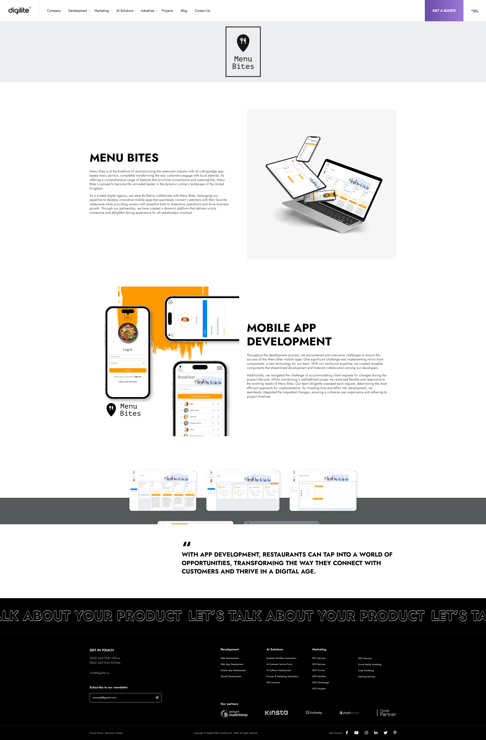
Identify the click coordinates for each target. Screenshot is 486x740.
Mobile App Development (233, 670)
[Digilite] (20, 10)
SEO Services (318, 664)
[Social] (350, 733)
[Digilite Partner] (234, 713)
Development (77, 10)
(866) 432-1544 (100, 662)
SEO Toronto (318, 670)
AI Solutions (124, 10)
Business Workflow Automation (281, 658)
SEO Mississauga (320, 682)
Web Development (229, 658)
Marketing (102, 10)
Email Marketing (366, 670)
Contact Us (202, 10)
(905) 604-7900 (100, 658)
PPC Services (318, 658)
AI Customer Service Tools (279, 664)
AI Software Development (279, 670)
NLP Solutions (273, 682)
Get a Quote (444, 10)
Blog (184, 10)
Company (54, 10)
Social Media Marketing (369, 664)
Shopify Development (231, 676)
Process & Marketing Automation (282, 676)
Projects (167, 10)
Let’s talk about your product (296, 616)
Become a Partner (114, 733)
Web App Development (232, 664)
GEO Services (365, 658)
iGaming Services (366, 676)
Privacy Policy (96, 733)
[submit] (157, 697)
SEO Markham (319, 676)
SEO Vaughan (319, 688)
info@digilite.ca (99, 673)
